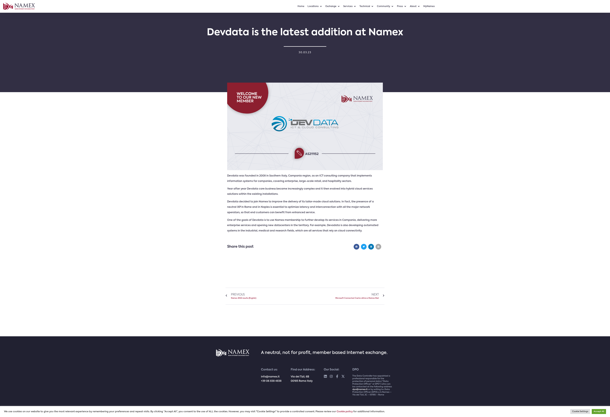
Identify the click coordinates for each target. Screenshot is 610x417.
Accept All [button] (599, 411)
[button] (356, 247)
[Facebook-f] (337, 376)
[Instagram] (331, 376)
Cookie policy (345, 411)
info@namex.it (270, 377)
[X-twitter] (343, 376)
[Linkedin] (325, 376)
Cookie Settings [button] (580, 411)
